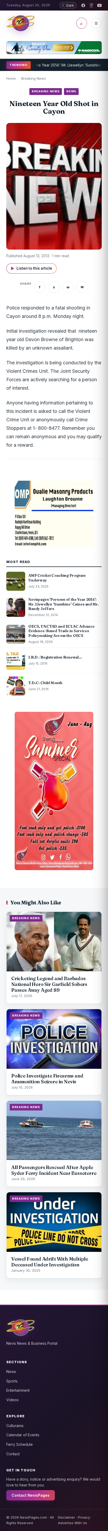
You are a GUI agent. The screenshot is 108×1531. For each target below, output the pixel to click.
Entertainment (18, 1390)
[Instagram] (91, 5)
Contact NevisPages (31, 1495)
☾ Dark (68, 5)
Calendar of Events (22, 1435)
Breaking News (33, 78)
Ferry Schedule (19, 1444)
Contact (13, 1454)
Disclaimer (66, 1517)
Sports (12, 1381)
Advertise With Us (72, 1523)
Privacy (84, 1517)
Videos (12, 1400)
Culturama (14, 1425)
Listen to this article (31, 268)
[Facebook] (83, 5)
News (11, 1371)
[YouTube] (99, 5)
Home (11, 78)
